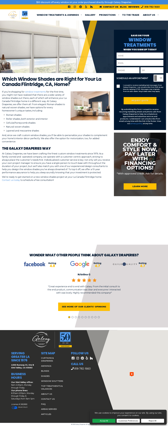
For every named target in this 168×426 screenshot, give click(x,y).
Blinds (45, 371)
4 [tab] (79, 317)
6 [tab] (86, 317)
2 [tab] (73, 317)
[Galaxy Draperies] (18, 14)
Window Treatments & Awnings (58, 15)
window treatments (35, 92)
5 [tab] (82, 317)
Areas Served (49, 409)
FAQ (43, 404)
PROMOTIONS (107, 15)
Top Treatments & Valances (52, 387)
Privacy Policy (23, 407)
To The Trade (130, 15)
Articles (46, 414)
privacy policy (137, 123)
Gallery (90, 15)
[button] (132, 374)
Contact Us (48, 399)
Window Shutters (52, 381)
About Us (149, 15)
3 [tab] (76, 317)
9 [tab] (95, 317)
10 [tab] (99, 317)
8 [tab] (92, 317)
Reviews (133, 7)
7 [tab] (89, 317)
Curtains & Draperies (47, 359)
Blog (123, 7)
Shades (45, 376)
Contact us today (11, 180)
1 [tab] (69, 317)
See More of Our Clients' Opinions (84, 306)
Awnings (46, 366)
